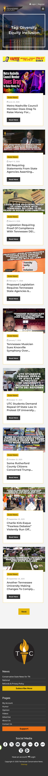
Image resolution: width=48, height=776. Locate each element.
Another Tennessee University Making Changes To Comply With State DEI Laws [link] (20, 587)
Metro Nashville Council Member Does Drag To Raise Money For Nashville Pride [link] (22, 110)
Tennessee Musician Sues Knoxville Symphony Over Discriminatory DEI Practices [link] (20, 351)
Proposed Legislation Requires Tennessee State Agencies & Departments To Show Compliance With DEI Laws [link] (21, 292)
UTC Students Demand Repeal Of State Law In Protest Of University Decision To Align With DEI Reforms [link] (22, 410)
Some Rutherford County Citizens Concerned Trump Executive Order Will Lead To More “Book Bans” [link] (20, 471)
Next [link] (24, 611)
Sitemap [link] (24, 764)
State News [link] (13, 97)
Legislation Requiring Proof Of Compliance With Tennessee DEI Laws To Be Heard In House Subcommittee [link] (21, 231)
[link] (32, 4)
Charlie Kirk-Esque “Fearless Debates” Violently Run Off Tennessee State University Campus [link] (19, 529)
